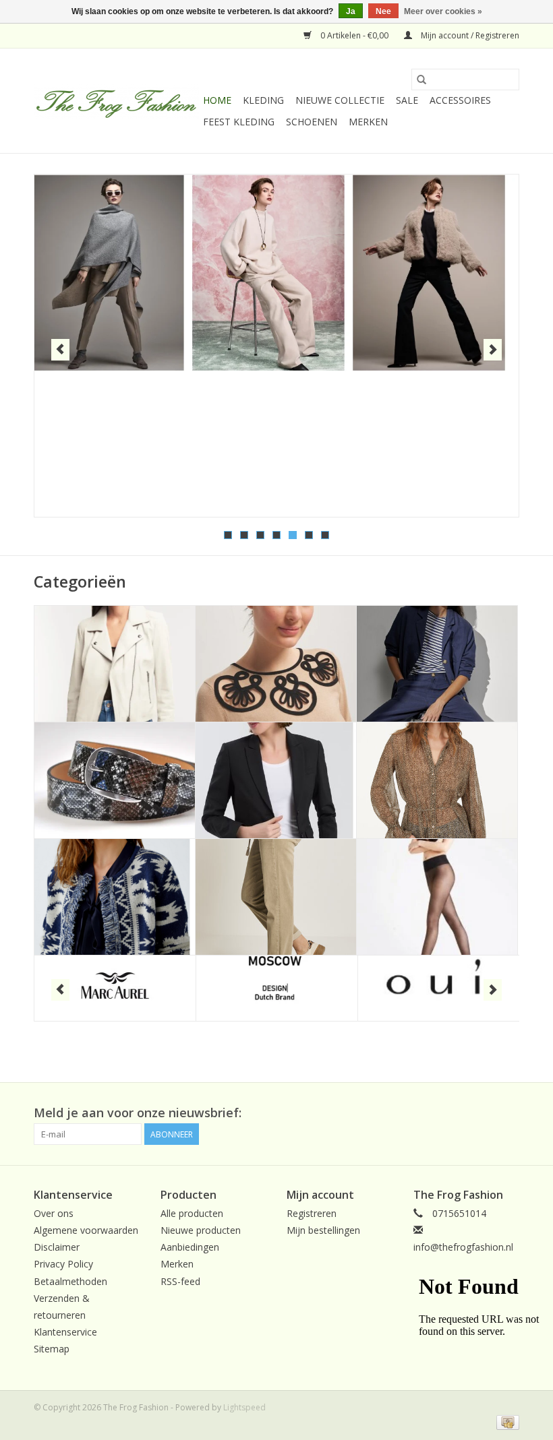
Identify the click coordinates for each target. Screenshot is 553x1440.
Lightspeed (244, 1407)
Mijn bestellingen (323, 1230)
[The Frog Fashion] (116, 101)
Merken (368, 121)
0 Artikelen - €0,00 (354, 35)
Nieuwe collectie (339, 100)
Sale (407, 100)
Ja (350, 11)
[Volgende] (493, 350)
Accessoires (460, 100)
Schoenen (311, 121)
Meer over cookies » (443, 11)
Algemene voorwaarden (86, 1230)
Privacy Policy (63, 1263)
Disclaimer (57, 1247)
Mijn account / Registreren (469, 35)
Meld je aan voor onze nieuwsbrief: (137, 1113)
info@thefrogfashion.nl (463, 1247)
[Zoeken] (421, 79)
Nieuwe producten (201, 1230)
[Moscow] (276, 988)
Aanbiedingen (190, 1247)
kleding (263, 100)
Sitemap (51, 1348)
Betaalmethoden (70, 1281)
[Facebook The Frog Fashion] (508, 1113)
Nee (383, 11)
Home (217, 100)
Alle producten (192, 1213)
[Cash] (505, 1421)
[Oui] (438, 988)
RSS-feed (180, 1281)
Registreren (312, 1213)
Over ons (54, 1213)
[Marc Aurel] (115, 988)
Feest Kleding (238, 121)
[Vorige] (60, 350)
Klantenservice (65, 1331)
